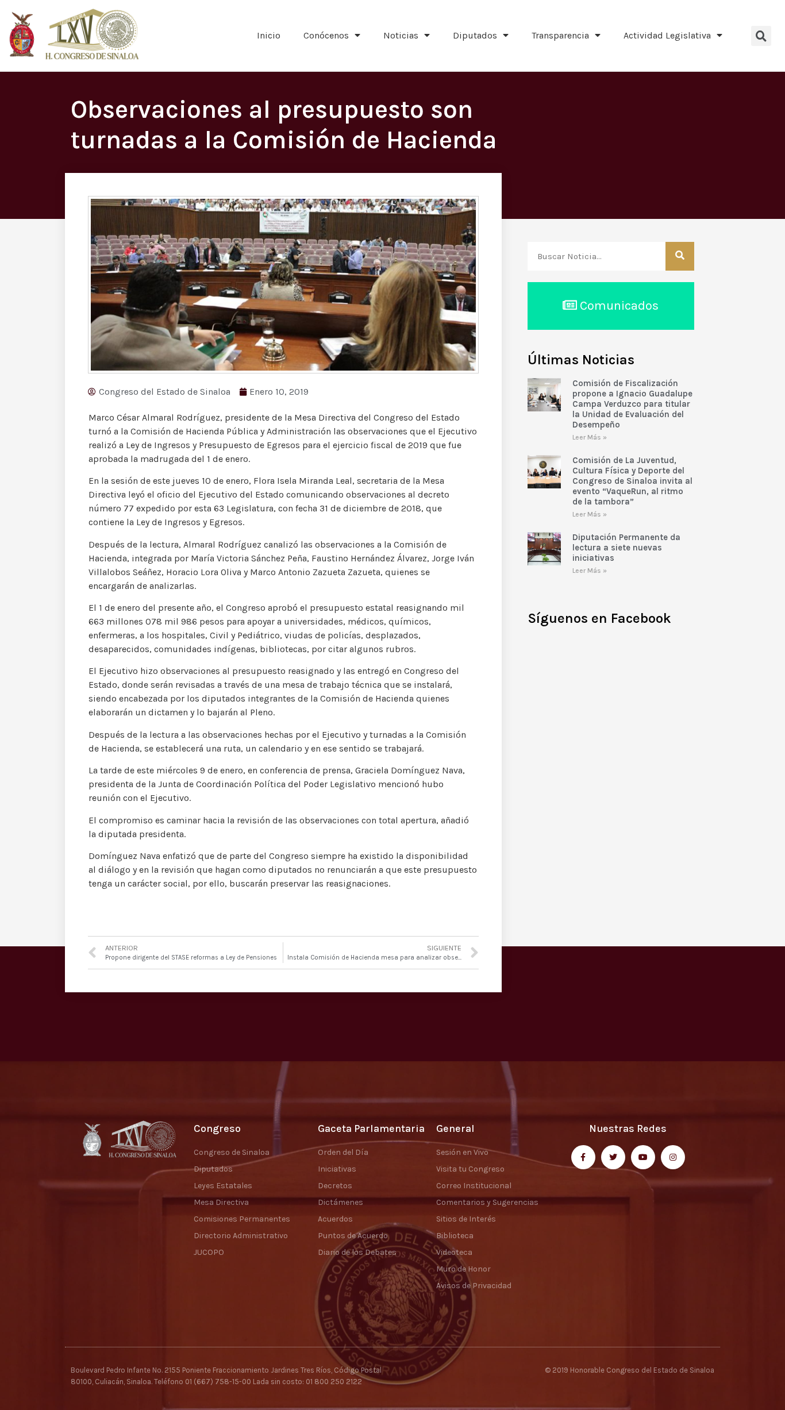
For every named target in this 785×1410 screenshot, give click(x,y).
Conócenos (326, 35)
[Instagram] (673, 1157)
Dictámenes (340, 1202)
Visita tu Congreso (470, 1169)
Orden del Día (343, 1152)
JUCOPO (209, 1252)
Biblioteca (455, 1236)
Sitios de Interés (466, 1219)
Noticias (400, 35)
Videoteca (454, 1252)
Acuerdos (335, 1219)
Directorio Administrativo (241, 1236)
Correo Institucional (473, 1186)
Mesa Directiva (221, 1202)
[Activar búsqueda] (761, 36)
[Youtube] (643, 1157)
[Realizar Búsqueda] (679, 256)
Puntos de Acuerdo (353, 1236)
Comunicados (618, 305)
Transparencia (560, 35)
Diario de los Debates (357, 1252)
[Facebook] (583, 1157)
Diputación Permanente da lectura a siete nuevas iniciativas (626, 547)
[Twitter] (613, 1157)
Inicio (268, 35)
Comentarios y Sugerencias (487, 1202)
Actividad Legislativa (667, 35)
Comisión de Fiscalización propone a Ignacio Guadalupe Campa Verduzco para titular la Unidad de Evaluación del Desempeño (632, 404)
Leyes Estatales (223, 1186)
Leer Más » (589, 437)
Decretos (335, 1186)
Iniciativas (337, 1169)
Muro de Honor (463, 1269)
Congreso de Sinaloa (232, 1152)
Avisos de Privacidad (473, 1285)
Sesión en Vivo (462, 1152)
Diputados (475, 35)
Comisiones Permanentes (242, 1219)
